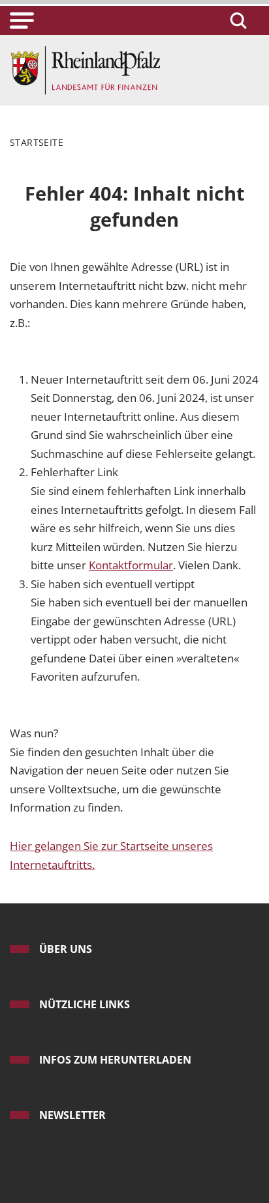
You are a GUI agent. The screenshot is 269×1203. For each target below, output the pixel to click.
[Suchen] (236, 20)
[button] (22, 20)
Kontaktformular (131, 565)
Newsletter (72, 1115)
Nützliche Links (84, 1004)
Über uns (65, 948)
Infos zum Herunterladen (115, 1059)
